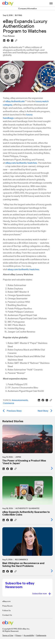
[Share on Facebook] (8, 40)
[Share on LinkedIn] (4, 40)
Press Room (7, 606)
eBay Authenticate (15, 101)
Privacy (18, 635)
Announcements (20, 400)
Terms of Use (7, 635)
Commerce (8, 403)
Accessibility (29, 635)
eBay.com (6, 601)
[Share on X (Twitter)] (12, 40)
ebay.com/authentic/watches (23, 269)
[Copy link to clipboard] (16, 40)
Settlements (41, 635)
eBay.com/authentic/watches (21, 162)
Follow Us (6, 610)
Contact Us (7, 615)
